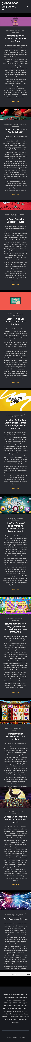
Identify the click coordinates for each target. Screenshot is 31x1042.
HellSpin (19, 1011)
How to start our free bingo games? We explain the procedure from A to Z (15, 627)
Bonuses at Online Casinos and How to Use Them (15, 38)
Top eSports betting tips (15, 919)
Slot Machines (15, 730)
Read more (15, 101)
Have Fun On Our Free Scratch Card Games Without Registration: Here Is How (15, 424)
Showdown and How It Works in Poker (15, 130)
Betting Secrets (15, 32)
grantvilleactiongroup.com (10, 6)
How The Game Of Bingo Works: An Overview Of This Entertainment (15, 527)
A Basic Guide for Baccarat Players (15, 220)
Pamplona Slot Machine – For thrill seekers (15, 736)
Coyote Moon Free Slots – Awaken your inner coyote (15, 819)
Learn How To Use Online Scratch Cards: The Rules (16, 321)
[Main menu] (27, 6)
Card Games (15, 126)
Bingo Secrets (15, 520)
